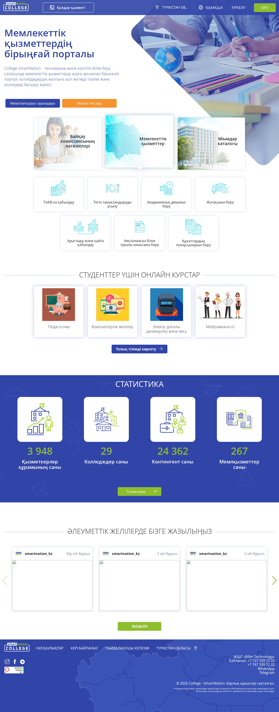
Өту (77, 157)
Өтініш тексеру (89, 103)
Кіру (265, 7)
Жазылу (140, 626)
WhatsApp (266, 668)
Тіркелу (238, 7)
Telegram (267, 672)
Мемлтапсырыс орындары (32, 103)
